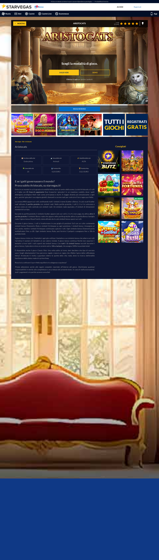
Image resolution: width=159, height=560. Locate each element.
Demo (95, 72)
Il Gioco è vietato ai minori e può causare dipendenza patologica (71, 1)
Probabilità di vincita (101, 1)
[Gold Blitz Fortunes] (132, 185)
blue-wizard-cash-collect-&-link (67, 116)
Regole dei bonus (79, 109)
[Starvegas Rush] (132, 232)
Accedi (120, 7)
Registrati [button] (137, 7)
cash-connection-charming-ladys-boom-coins (45, 116)
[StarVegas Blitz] (109, 161)
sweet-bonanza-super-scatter (19, 116)
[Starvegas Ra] (132, 161)
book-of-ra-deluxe (87, 115)
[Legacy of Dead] (109, 208)
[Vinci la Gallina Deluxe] (109, 232)
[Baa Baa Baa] (109, 185)
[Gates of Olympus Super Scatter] (132, 208)
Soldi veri (64, 72)
